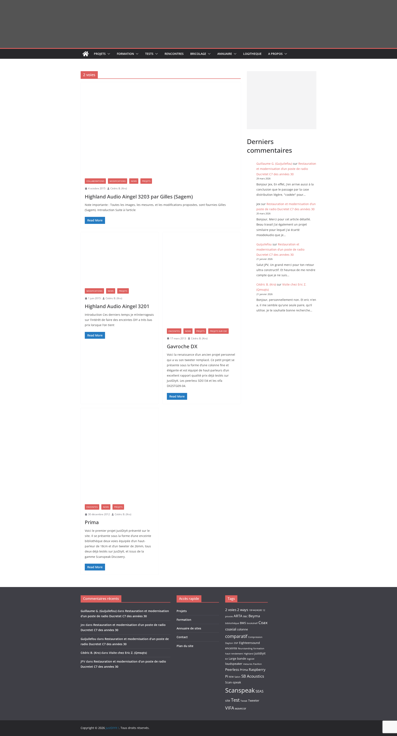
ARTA (238, 616)
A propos (275, 54)
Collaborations (95, 181)
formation (258, 648)
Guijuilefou (264, 244)
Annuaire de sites (189, 628)
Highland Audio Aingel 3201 (117, 306)
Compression (255, 637)
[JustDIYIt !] (86, 54)
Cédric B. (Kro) (118, 188)
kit (226, 658)
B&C (245, 616)
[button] (108, 54)
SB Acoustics (252, 676)
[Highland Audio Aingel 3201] (120, 258)
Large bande (237, 658)
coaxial (230, 629)
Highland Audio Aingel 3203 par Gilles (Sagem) (139, 196)
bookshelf (252, 623)
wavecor (240, 708)
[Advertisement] (281, 100)
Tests (149, 54)
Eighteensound (249, 643)
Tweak (243, 700)
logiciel (250, 658)
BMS (243, 623)
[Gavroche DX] (202, 278)
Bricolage (198, 54)
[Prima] (120, 454)
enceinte (231, 648)
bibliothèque (232, 623)
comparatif (236, 636)
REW (231, 676)
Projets (100, 54)
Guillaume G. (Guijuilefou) (274, 164)
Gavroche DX (182, 346)
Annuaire (224, 54)
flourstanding (245, 648)
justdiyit (259, 653)
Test (235, 700)
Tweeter (253, 700)
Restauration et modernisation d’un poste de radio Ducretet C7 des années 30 (286, 169)
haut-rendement (234, 653)
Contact (182, 637)
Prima (92, 522)
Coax (263, 622)
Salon (237, 676)
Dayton (229, 643)
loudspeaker (233, 664)
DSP (236, 643)
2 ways (242, 609)
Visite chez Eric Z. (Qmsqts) (128, 653)
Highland (249, 653)
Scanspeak (240, 690)
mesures (247, 664)
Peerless (232, 669)
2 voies (230, 609)
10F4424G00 (255, 610)
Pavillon (257, 664)
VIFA (229, 708)
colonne (242, 629)
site (227, 700)
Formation (125, 54)
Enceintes (174, 331)
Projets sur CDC (218, 331)
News (134, 181)
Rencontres (174, 54)
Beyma (254, 616)
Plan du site (185, 646)
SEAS (259, 691)
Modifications (118, 181)
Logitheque (252, 54)
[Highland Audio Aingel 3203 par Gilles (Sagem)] (161, 128)
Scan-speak (233, 682)
